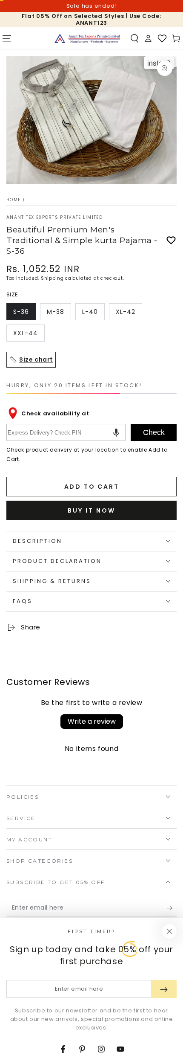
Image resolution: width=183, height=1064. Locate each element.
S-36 (24, 313)
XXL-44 (29, 335)
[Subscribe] (172, 908)
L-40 (93, 313)
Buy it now (91, 510)
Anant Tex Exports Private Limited (54, 217)
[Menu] (7, 38)
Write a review (92, 721)
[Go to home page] (87, 38)
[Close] (169, 931)
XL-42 (128, 313)
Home (13, 200)
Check (154, 432)
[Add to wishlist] (171, 240)
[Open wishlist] (162, 38)
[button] (134, 38)
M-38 (58, 313)
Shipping (52, 278)
